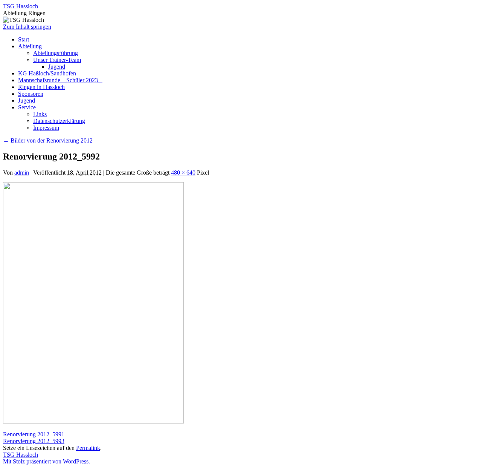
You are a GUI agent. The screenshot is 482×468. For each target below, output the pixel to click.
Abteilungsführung (55, 53)
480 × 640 (183, 172)
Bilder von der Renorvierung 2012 (48, 140)
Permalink (88, 448)
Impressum (46, 127)
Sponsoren (30, 94)
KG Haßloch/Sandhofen (47, 73)
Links (40, 114)
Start (23, 39)
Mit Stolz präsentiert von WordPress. (46, 461)
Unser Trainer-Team (57, 60)
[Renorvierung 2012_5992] (93, 421)
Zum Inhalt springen (27, 26)
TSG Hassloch (20, 6)
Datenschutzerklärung (59, 121)
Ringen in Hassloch (41, 87)
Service (27, 107)
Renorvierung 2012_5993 (33, 441)
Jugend (56, 66)
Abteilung (30, 46)
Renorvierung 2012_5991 (33, 434)
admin (21, 172)
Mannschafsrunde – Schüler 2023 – (60, 80)
